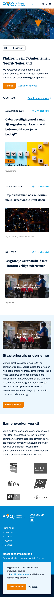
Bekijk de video (13, 404)
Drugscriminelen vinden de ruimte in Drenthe (23, 558)
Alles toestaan (16, 586)
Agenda (8, 541)
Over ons (9, 532)
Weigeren (32, 587)
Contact (8, 545)
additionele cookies (20, 574)
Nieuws (8, 536)
